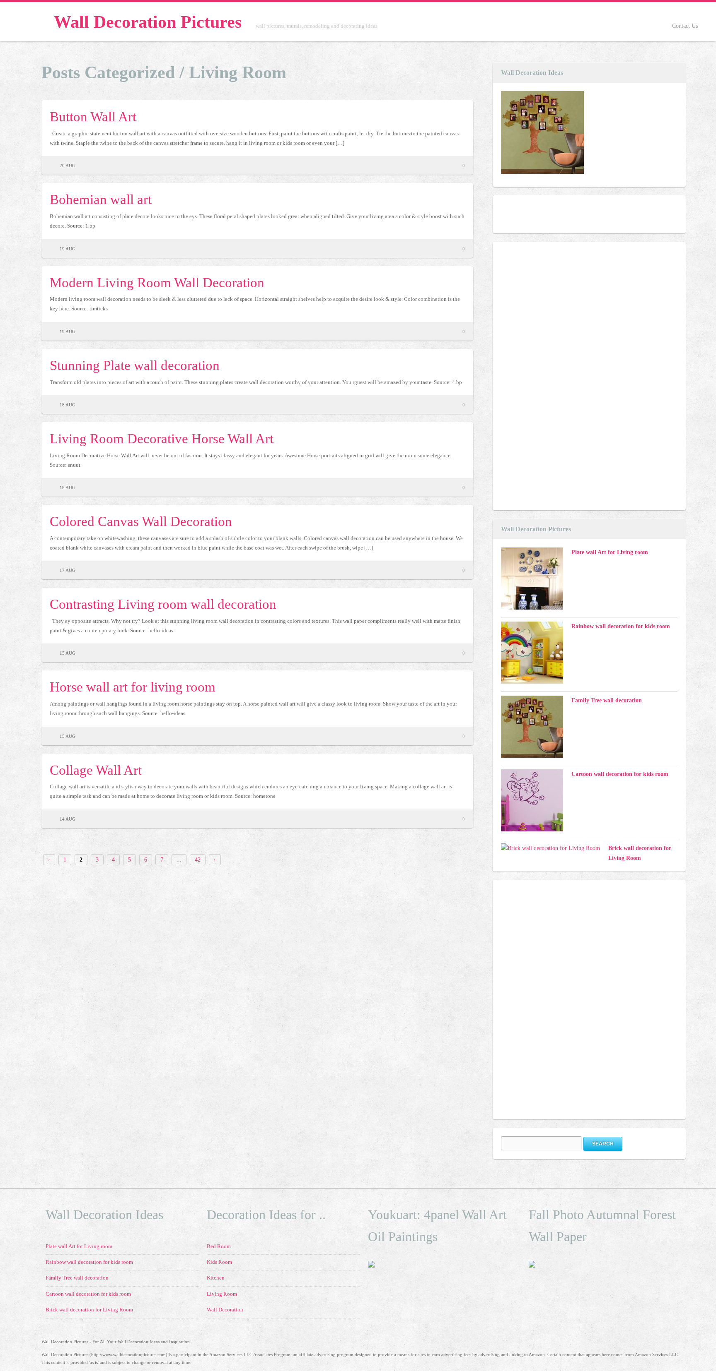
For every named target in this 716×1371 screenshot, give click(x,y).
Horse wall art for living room (132, 686)
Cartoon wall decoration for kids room (619, 774)
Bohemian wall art (101, 199)
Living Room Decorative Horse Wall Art (161, 438)
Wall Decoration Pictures (148, 21)
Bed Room (219, 1246)
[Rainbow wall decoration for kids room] (532, 654)
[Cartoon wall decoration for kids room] (532, 802)
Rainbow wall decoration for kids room (620, 626)
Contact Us (685, 26)
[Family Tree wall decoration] (542, 134)
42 (198, 860)
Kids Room (219, 1262)
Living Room (222, 1294)
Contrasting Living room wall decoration (163, 604)
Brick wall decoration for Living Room (89, 1310)
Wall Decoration (225, 1310)
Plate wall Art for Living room (609, 552)
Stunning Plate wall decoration (135, 365)
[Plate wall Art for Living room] (532, 580)
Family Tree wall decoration (606, 700)
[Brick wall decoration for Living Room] (550, 848)
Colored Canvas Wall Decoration (141, 521)
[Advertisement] (563, 374)
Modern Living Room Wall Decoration (157, 282)
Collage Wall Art (96, 770)
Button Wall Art (93, 116)
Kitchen (216, 1278)
